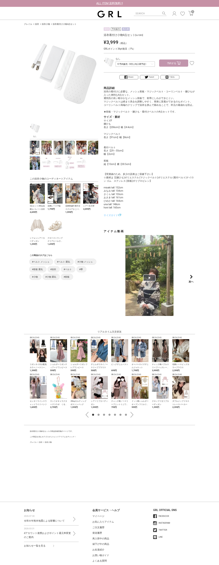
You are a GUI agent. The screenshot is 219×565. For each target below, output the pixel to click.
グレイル (28, 24)
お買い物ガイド (100, 555)
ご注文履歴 (98, 527)
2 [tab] (99, 415)
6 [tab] (120, 415)
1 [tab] (93, 415)
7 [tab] (126, 415)
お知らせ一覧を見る (35, 545)
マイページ (98, 516)
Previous (87, 415)
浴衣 (37, 24)
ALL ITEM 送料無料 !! (109, 3)
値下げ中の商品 (100, 544)
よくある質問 (99, 560)
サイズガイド (111, 215)
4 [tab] (109, 415)
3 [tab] (104, 415)
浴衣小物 (46, 24)
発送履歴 (97, 532)
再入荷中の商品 (100, 538)
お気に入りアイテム (103, 521)
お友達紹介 (98, 549)
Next (131, 415)
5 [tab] (115, 415)
